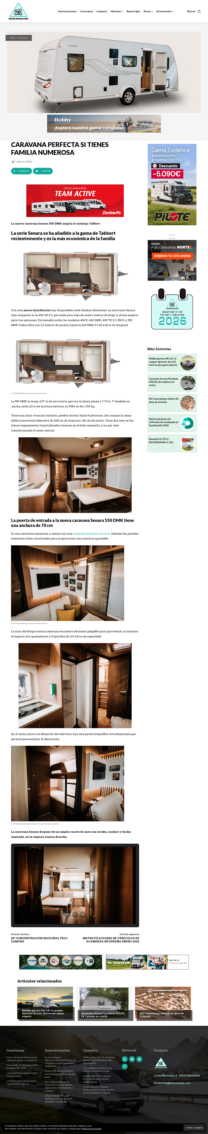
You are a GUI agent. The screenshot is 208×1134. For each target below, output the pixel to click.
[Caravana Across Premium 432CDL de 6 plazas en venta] (187, 383)
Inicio (12, 37)
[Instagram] (125, 1059)
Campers (27, 1004)
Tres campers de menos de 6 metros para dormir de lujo (97, 1069)
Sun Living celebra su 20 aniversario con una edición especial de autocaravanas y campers (59, 1086)
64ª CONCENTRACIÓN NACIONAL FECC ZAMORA (39, 939)
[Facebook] (125, 1066)
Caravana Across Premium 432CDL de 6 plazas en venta (163, 381)
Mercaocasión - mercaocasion (98, 1007)
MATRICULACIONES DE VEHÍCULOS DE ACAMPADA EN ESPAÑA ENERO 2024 (111, 939)
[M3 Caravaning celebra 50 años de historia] (187, 403)
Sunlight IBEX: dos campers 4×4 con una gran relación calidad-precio (97, 1079)
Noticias (145, 1007)
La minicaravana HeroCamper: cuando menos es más (21, 1082)
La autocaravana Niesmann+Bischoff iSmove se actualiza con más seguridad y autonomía (60, 1062)
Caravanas (22, 37)
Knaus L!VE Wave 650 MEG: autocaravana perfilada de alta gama (60, 1073)
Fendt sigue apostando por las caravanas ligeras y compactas (21, 1058)
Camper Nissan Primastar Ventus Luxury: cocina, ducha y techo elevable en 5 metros (98, 1089)
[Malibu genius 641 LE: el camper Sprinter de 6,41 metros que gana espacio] (187, 362)
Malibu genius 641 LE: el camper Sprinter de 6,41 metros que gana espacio (163, 361)
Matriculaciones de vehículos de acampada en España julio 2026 (163, 422)
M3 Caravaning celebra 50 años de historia (162, 1015)
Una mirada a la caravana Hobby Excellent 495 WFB (22, 1066)
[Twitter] (139, 1059)
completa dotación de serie (91, 533)
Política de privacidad (91, 1128)
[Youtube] (132, 1059)
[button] (194, 11)
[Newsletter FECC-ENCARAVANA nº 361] (187, 443)
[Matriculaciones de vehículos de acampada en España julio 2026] (187, 423)
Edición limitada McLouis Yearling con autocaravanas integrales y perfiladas (58, 1098)
